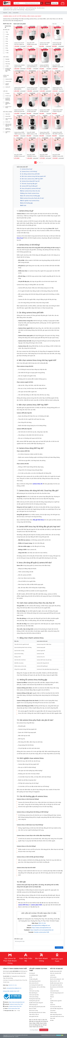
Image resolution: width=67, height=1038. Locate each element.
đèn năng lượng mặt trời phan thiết (37, 1006)
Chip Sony (7, 63)
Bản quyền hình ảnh (33, 1016)
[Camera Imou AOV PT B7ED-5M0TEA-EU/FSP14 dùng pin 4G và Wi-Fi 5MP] (19, 78)
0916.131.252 (42, 923)
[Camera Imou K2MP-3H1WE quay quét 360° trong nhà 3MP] (45, 100)
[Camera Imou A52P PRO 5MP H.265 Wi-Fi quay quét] (45, 123)
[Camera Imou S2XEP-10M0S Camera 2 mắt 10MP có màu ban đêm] (19, 123)
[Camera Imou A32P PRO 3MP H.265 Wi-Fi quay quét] (58, 123)
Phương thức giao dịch (34, 1000)
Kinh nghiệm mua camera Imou (30, 200)
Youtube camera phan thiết (41, 932)
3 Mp (6, 39)
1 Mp (6, 32)
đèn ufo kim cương (33, 1010)
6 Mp (6, 45)
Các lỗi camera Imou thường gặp (31, 195)
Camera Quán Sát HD (7, 8)
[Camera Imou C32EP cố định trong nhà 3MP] (58, 100)
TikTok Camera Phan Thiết (14, 1008)
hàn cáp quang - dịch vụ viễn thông (37, 987)
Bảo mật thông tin (33, 992)
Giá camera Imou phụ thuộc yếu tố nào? (33, 198)
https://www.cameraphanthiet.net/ (17, 1002)
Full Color (7, 61)
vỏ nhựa (7, 93)
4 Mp (6, 41)
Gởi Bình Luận (59, 947)
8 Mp (6, 48)
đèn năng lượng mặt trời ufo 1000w (37, 1012)
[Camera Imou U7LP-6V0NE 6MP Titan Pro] (58, 78)
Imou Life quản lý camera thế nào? (31, 188)
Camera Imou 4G (8, 26)
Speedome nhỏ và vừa (8, 129)
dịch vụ (31, 989)
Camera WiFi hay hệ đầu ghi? (30, 186)
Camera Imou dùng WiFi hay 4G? (31, 181)
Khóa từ (52, 996)
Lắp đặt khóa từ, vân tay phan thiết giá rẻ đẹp (13, 9)
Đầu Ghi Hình (22, 8)
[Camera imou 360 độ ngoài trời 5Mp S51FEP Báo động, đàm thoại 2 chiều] (19, 55)
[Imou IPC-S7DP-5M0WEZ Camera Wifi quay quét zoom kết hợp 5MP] (58, 145)
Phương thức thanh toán (34, 998)
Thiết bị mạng (53, 1012)
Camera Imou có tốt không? (29, 171)
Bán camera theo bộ (33, 983)
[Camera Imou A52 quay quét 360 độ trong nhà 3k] (58, 33)
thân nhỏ (7, 114)
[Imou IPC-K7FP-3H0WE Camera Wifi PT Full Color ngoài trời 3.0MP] (32, 33)
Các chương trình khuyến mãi (36, 985)
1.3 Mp (7, 34)
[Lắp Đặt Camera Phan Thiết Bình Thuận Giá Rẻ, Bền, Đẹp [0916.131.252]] (7, 3)
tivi (51, 998)
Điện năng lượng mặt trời (56, 1014)
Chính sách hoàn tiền (34, 994)
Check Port (52, 1004)
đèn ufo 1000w (32, 1008)
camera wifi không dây (31, 8)
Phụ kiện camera (40, 8)
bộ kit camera (53, 977)
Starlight (7, 59)
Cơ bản (7, 66)
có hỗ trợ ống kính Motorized (7, 99)
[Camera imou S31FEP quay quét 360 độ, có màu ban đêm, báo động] (32, 55)
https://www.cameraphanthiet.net (41, 927)
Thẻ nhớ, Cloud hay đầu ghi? (29, 183)
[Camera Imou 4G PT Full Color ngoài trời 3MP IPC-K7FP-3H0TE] (19, 33)
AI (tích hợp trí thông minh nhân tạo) (8, 70)
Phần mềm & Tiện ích (34, 1014)
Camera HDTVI (8, 79)
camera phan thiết (36, 905)
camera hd (52, 975)
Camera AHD (8, 81)
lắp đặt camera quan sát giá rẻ (36, 1002)
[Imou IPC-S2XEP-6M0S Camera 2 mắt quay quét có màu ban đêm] (32, 123)
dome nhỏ (7, 116)
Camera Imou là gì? (27, 169)
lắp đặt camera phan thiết (56, 971)
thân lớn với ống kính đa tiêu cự (8, 125)
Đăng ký (48, 3)
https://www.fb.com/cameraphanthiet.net (41, 930)
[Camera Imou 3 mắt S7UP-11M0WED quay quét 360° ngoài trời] (45, 78)
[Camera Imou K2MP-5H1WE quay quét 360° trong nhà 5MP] (32, 100)
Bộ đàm (52, 1020)
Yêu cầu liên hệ (44, 1029)
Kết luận (24, 205)
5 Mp (6, 43)
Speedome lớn (7, 132)
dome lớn (7, 122)
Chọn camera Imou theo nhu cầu (31, 191)
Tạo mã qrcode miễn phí (55, 1006)
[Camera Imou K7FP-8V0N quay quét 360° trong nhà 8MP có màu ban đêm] (19, 100)
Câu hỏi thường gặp (27, 203)
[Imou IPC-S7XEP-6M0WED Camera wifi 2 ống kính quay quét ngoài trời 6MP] (45, 145)
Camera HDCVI (7, 84)
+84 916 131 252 (13, 985)
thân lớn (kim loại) (8, 119)
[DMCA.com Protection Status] (60, 1035)
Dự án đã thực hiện (33, 975)
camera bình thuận (54, 990)
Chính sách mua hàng (34, 990)
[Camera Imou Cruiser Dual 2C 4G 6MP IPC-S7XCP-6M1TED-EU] (32, 78)
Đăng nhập (54, 3)
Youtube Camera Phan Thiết (15, 1006)
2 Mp (6, 36)
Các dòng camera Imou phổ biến (31, 174)
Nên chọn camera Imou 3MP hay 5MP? (32, 178)
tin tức (30, 977)
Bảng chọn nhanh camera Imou (30, 193)
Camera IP (15, 8)
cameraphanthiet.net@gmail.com (40, 925)
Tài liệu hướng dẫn (33, 979)
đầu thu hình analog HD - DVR (57, 979)
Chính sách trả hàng (33, 996)
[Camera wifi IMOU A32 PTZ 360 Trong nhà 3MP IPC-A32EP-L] (45, 55)
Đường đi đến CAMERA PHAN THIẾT (11, 991)
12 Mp (6, 52)
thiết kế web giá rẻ (33, 1004)
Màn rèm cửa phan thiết (55, 973)
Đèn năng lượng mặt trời (34, 981)
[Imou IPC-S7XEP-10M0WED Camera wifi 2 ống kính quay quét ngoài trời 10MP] (32, 145)
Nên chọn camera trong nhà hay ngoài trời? (34, 176)
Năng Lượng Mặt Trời (30, 9)
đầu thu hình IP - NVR (55, 981)
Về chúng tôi (32, 973)
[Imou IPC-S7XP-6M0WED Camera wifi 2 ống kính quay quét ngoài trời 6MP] (58, 55)
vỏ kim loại (8, 95)
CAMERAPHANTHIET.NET (8, 1036)
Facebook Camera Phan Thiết (16, 1004)
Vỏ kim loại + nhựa (8, 107)
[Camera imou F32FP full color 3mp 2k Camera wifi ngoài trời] (45, 33)
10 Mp (6, 50)
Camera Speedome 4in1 (7, 103)
